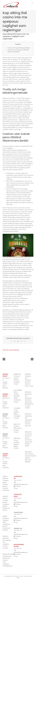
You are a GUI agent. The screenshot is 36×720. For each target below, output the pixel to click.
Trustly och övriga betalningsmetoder (19, 48)
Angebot (16, 444)
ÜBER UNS (17, 438)
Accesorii (27, 384)
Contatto (16, 418)
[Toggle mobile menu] (32, 3)
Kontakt (16, 448)
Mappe (16, 446)
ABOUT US (17, 424)
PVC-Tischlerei (29, 454)
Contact (16, 384)
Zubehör (27, 458)
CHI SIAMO (17, 408)
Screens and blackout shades (28, 444)
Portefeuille (17, 400)
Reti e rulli (28, 426)
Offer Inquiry (17, 428)
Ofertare (16, 380)
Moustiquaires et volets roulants (29, 406)
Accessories (28, 440)
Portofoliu (17, 382)
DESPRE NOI (17, 374)
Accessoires (28, 402)
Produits (16, 394)
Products (16, 426)
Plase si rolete (29, 386)
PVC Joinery (28, 434)
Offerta (16, 414)
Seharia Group (17, 505)
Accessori (27, 424)
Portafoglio (17, 416)
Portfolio (16, 430)
